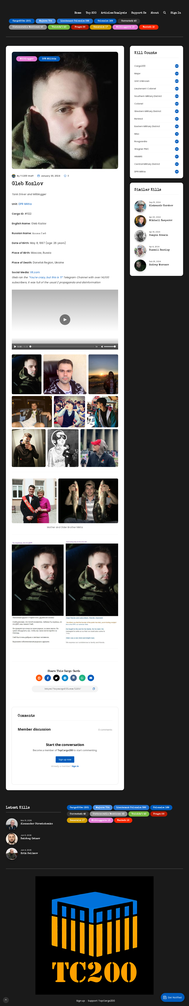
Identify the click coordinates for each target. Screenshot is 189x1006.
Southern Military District (148, 96)
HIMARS (138, 156)
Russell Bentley (159, 250)
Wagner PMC (141, 148)
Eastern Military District (147, 126)
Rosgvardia (140, 141)
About (155, 13)
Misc (136, 133)
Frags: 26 (80, 27)
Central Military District (147, 164)
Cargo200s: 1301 (22, 21)
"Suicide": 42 (59, 27)
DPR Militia (49, 59)
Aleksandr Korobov (161, 206)
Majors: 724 (45, 21)
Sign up (80, 1000)
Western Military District (147, 111)
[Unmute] (102, 347)
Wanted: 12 (149, 27)
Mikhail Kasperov (161, 220)
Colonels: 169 (105, 21)
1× (97, 347)
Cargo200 (139, 65)
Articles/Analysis (114, 13)
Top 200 (91, 13)
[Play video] (65, 319)
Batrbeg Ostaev (30, 839)
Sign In (176, 13)
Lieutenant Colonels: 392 (75, 21)
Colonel (138, 103)
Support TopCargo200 (101, 1000)
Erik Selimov (29, 853)
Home (77, 13)
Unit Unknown (142, 81)
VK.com (35, 272)
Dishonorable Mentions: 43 (28, 27)
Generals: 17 (100, 27)
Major (137, 73)
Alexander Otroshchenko (37, 824)
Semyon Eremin (158, 235)
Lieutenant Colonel (145, 88)
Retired (138, 118)
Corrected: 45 (129, 21)
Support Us (138, 13)
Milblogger (27, 59)
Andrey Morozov (159, 265)
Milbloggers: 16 (125, 27)
